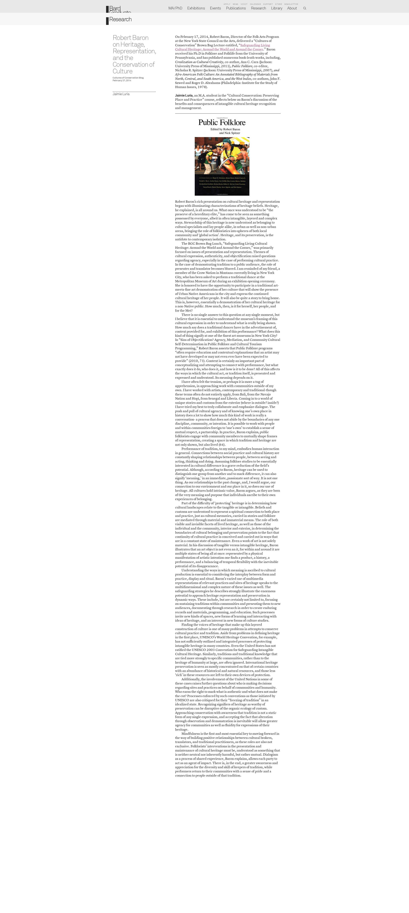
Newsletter (291, 4)
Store (278, 4)
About (292, 8)
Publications (236, 8)
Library (276, 8)
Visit (244, 4)
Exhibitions (196, 8)
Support (268, 4)
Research (258, 8)
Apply (227, 4)
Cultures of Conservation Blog (128, 78)
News (235, 4)
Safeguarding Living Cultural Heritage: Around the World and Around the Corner (222, 47)
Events (215, 8)
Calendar (255, 4)
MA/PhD (175, 8)
